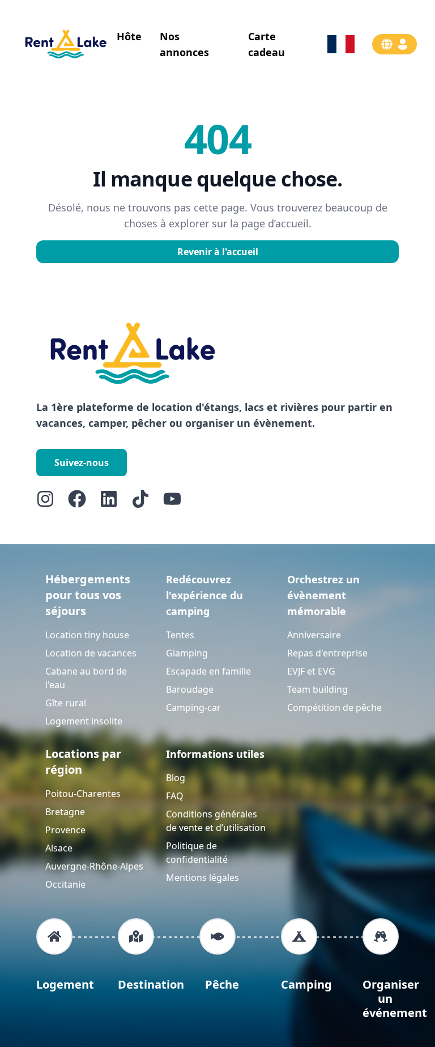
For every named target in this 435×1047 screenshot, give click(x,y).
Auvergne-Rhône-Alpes (94, 866)
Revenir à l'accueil (217, 251)
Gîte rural (65, 703)
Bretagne (65, 812)
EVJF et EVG (311, 671)
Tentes (180, 635)
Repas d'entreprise (327, 653)
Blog (175, 778)
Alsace (58, 848)
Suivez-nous (81, 462)
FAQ (175, 796)
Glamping (187, 653)
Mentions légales (202, 877)
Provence (65, 830)
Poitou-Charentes (83, 793)
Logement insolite (83, 721)
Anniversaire (314, 635)
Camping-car (193, 707)
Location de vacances (91, 653)
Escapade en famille (208, 671)
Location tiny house (87, 635)
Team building (317, 689)
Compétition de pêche (334, 707)
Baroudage (190, 689)
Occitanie (65, 884)
